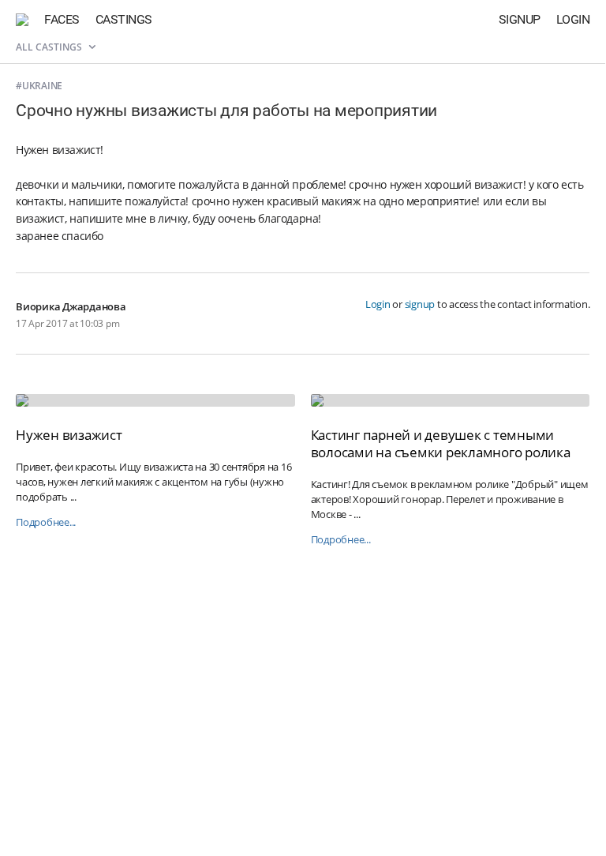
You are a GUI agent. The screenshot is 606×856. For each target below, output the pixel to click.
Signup (520, 19)
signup (420, 304)
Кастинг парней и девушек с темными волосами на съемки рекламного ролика (440, 443)
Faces (62, 19)
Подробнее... (46, 522)
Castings (123, 19)
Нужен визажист (69, 435)
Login (573, 19)
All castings (50, 47)
